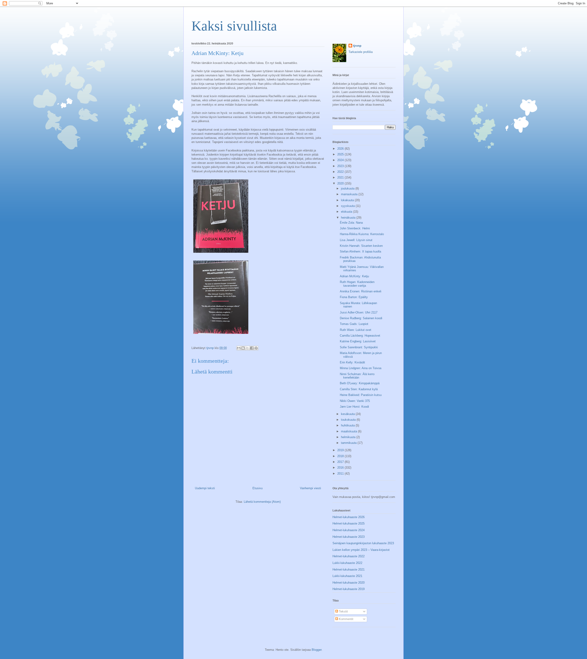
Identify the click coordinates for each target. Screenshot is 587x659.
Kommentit (345, 619)
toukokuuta (349, 419)
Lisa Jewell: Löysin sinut (356, 240)
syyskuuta (348, 206)
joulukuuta (348, 188)
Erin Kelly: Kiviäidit (352, 362)
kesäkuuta (348, 414)
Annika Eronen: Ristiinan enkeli (360, 291)
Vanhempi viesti (310, 488)
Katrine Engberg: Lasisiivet (358, 341)
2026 (341, 148)
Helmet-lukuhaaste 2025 (348, 523)
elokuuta (347, 211)
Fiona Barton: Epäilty (354, 297)
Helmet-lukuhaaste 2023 (348, 536)
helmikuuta (348, 437)
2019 (341, 450)
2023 (341, 166)
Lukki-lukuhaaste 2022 (347, 563)
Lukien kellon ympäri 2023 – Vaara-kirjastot (361, 550)
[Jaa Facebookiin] (251, 348)
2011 (341, 473)
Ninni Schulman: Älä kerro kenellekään (357, 375)
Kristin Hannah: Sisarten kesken (361, 245)
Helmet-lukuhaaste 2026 (348, 517)
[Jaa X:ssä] (247, 348)
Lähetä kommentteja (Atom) (262, 501)
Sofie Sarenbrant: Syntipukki (359, 347)
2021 (341, 177)
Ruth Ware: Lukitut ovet (355, 330)
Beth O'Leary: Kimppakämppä (359, 383)
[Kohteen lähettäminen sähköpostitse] (238, 348)
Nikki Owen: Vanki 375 (355, 401)
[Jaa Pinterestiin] (256, 348)
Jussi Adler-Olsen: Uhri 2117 (358, 312)
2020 (341, 183)
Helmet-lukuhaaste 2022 (348, 556)
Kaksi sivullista (234, 25)
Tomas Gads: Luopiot (354, 324)
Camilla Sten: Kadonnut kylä (359, 389)
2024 (341, 160)
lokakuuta (348, 200)
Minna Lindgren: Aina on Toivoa (360, 368)
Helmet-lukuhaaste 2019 (348, 589)
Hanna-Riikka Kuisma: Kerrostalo (362, 234)
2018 (341, 456)
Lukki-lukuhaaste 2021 (347, 576)
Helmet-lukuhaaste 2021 (348, 569)
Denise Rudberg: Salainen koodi (361, 318)
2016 (341, 467)
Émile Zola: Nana (351, 222)
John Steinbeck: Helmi (355, 228)
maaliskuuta (349, 431)
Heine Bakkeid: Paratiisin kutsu (361, 395)
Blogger (316, 649)
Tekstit (343, 611)
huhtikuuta (348, 425)
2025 (341, 154)
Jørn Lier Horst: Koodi (354, 406)
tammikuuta (349, 443)
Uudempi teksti (205, 488)
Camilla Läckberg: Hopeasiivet (360, 335)
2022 (341, 171)
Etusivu (257, 488)
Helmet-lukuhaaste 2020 (348, 582)
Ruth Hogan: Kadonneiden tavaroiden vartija (357, 283)
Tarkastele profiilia (361, 52)
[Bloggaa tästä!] (243, 348)
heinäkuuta (348, 217)
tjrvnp (357, 45)
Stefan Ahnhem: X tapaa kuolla (360, 251)
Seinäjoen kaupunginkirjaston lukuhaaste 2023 (363, 543)
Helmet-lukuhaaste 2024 (348, 530)
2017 (341, 462)
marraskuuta (349, 194)
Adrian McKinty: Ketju (354, 276)
